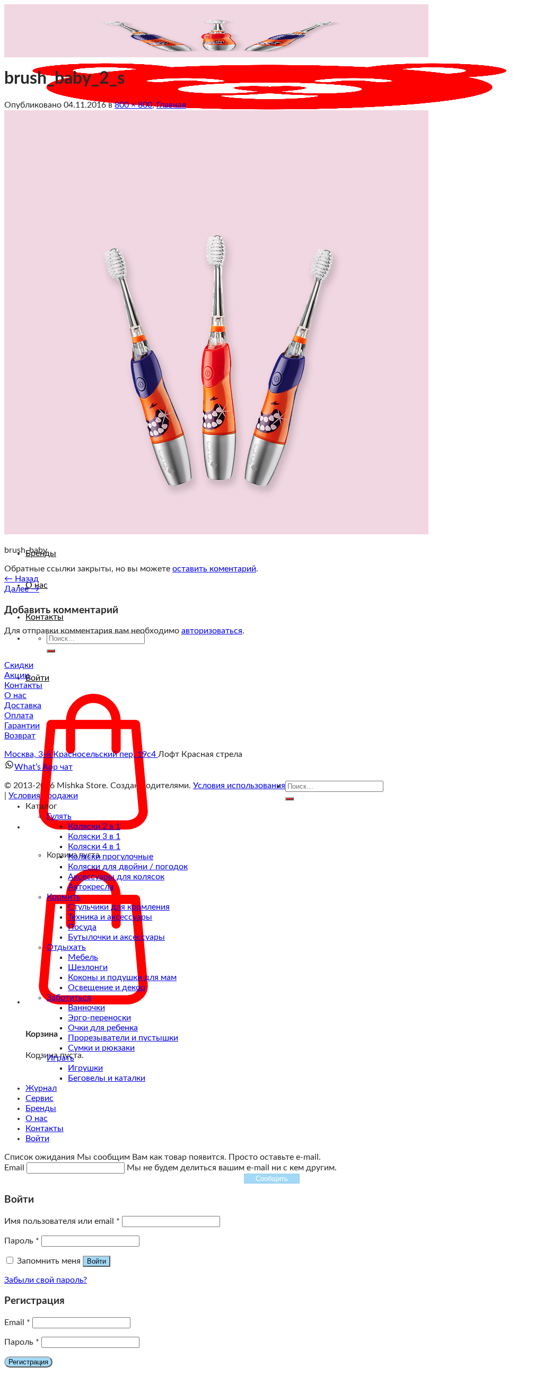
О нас (15, 695)
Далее (21, 589)
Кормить (64, 897)
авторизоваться (211, 631)
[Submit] (51, 650)
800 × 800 (133, 105)
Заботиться (69, 997)
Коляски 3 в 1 (94, 836)
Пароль (21, 1241)
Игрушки (85, 1068)
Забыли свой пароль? (45, 1280)
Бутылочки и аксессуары (116, 937)
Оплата (18, 715)
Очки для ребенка (103, 1028)
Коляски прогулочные (110, 856)
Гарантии (22, 725)
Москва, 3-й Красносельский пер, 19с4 (81, 754)
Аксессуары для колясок (116, 876)
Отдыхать (66, 947)
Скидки (18, 665)
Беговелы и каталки (106, 1078)
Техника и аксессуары (110, 917)
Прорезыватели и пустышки (123, 1038)
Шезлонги (88, 967)
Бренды (40, 1108)
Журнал (41, 1088)
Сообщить (272, 1179)
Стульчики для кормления (119, 907)
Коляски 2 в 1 (94, 826)
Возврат (20, 735)
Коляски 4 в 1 (94, 846)
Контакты (44, 617)
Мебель (83, 957)
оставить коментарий (214, 568)
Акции (16, 675)
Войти (96, 1261)
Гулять (59, 816)
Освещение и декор (106, 987)
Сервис (39, 1098)
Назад (21, 579)
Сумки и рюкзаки (101, 1048)
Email (17, 1322)
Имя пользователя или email (62, 1221)
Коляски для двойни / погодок (128, 866)
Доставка (22, 705)
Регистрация (28, 1362)
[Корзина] (93, 1002)
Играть (60, 1058)
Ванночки (86, 1007)
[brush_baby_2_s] (216, 531)
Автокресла (90, 887)
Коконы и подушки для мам (122, 977)
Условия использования (239, 785)
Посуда (82, 927)
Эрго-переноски (99, 1017)
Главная (171, 105)
